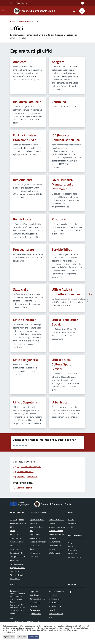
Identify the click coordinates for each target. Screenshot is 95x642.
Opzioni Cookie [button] (9, 637)
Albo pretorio (15, 560)
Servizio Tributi (62, 249)
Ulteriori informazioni (10, 632)
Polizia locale (22, 219)
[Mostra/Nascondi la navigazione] (2, 10)
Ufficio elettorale (24, 319)
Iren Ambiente (23, 179)
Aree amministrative (18, 523)
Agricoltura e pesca (37, 519)
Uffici (12, 527)
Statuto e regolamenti (14, 547)
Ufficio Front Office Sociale (65, 322)
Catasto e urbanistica (38, 541)
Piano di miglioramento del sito (56, 614)
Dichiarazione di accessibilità (55, 600)
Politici (12, 530)
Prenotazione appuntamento (35, 612)
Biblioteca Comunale (27, 101)
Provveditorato (23, 249)
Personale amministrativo (16, 536)
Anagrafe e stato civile (36, 529)
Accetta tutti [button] (33, 637)
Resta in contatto (75, 557)
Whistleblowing (55, 606)
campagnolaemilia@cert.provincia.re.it (24, 621)
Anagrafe (58, 61)
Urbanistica (59, 402)
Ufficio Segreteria (25, 402)
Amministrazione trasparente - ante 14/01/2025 (17, 568)
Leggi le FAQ (34, 591)
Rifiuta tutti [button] (22, 637)
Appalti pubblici (35, 534)
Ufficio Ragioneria (25, 359)
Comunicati (72, 523)
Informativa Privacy (56, 591)
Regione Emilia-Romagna (18, 3)
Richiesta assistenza (37, 598)
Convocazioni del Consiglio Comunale (17, 554)
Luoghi (70, 542)
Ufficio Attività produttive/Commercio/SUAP (72, 291)
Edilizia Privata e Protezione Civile (24, 137)
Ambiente (19, 61)
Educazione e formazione (35, 554)
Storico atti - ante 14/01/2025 (17, 577)
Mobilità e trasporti (56, 530)
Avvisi (70, 527)
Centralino (59, 101)
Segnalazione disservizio (35, 604)
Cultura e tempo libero (36, 547)
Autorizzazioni (35, 538)
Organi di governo (17, 519)
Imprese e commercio (57, 527)
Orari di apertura (36, 595)
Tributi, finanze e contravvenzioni (55, 543)
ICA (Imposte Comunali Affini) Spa (66, 137)
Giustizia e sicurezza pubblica (56, 521)
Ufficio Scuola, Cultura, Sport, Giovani (62, 364)
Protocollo (59, 219)
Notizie (71, 519)
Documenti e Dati (17, 541)
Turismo (52, 549)
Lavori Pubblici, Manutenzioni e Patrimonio (62, 184)
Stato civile (20, 289)
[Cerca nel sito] (82, 11)
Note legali (53, 595)
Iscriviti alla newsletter (72, 551)
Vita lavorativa (54, 552)
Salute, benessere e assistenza (56, 536)
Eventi (70, 546)
